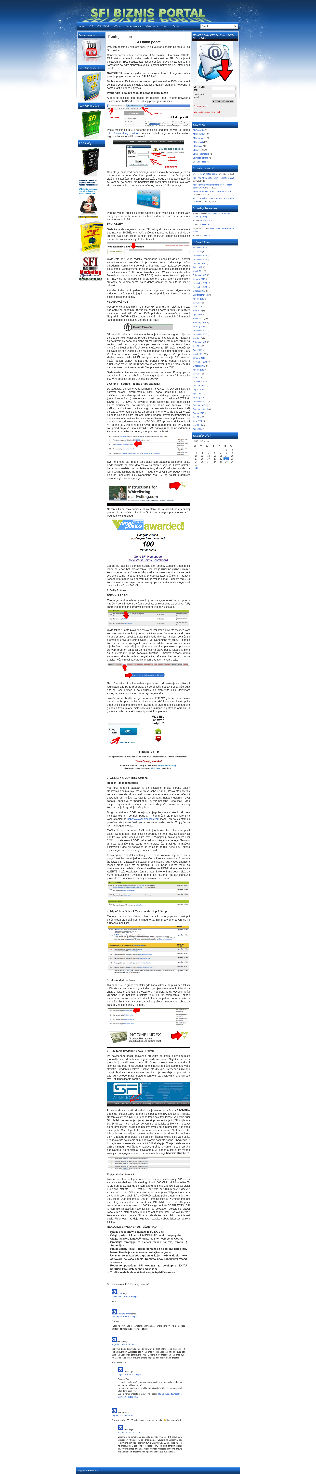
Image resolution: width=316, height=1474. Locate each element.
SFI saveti (197, 149)
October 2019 (199, 263)
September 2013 (200, 409)
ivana (119, 1293)
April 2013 (197, 428)
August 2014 (198, 389)
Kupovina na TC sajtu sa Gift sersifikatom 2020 (213, 177)
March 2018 (198, 318)
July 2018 (197, 302)
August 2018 (198, 298)
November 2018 (200, 286)
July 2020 (197, 251)
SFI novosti (198, 141)
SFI (91, 26)
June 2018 (197, 306)
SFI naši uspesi (200, 138)
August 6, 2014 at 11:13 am (124, 1344)
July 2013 (197, 417)
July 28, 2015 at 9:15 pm (129, 1432)
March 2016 (198, 353)
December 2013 (200, 401)
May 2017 (197, 338)
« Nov (195, 467)
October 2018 (199, 290)
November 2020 (200, 247)
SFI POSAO (103, 26)
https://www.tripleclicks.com (143, 819)
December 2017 (200, 330)
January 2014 (199, 397)
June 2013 (197, 420)
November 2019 (200, 259)
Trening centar (133, 26)
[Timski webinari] (91, 50)
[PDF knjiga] (91, 161)
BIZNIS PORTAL (95, 1470)
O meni (164, 26)
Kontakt (176, 26)
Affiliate (117, 26)
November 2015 (200, 361)
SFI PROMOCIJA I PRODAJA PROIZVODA (212, 191)
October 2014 (199, 385)
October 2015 (199, 365)
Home (82, 26)
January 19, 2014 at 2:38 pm (124, 1316)
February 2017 (199, 342)
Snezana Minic (124, 1313)
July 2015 (197, 373)
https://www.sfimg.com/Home (124, 133)
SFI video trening (200, 157)
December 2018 (200, 282)
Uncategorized (199, 161)
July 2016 (197, 346)
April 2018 (197, 314)
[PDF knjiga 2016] (91, 86)
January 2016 (199, 357)
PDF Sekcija (198, 130)
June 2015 (197, 377)
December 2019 (200, 255)
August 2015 (198, 369)
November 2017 (200, 334)
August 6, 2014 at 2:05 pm (129, 1374)
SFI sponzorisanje (201, 153)
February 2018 (199, 322)
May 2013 (197, 424)
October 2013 (199, 405)
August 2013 (198, 413)
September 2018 (200, 294)
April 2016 (197, 349)
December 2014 (200, 381)
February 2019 (199, 275)
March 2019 (198, 271)
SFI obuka (197, 145)
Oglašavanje (151, 26)
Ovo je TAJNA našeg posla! (205, 173)
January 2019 (199, 279)
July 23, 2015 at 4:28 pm (122, 1415)
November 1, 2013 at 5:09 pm (125, 1296)
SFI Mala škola (199, 134)
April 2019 (197, 267)
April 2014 (197, 393)
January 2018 (199, 326)
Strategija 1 (206, 235)
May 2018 (197, 310)
